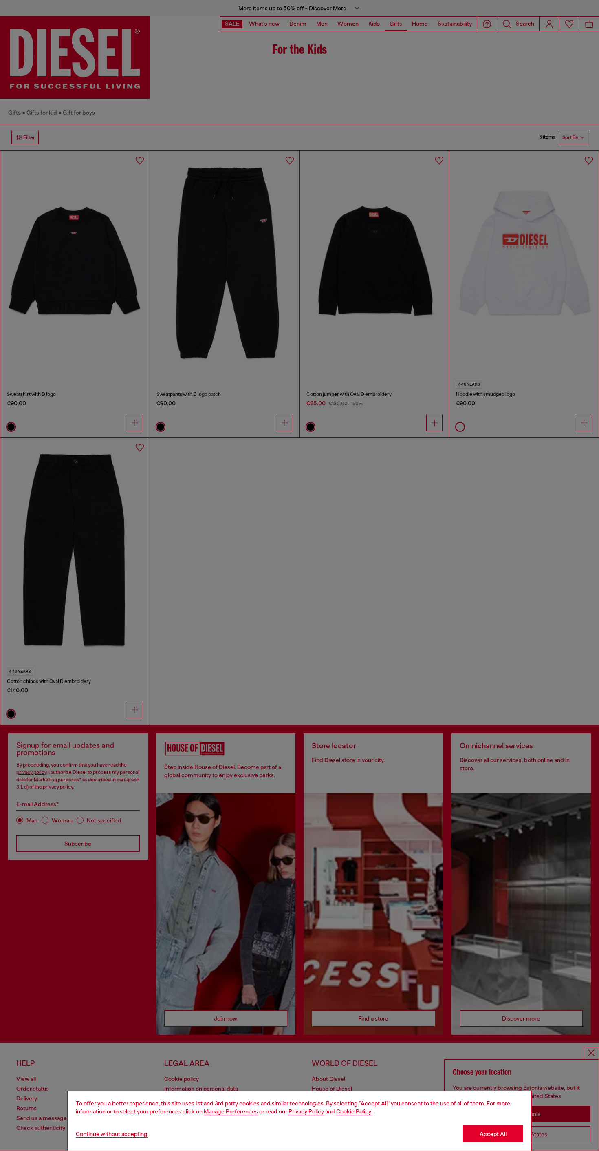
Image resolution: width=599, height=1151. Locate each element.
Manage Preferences (231, 1111)
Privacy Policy (306, 1111)
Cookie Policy (353, 1111)
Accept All (493, 1134)
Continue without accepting (112, 1134)
